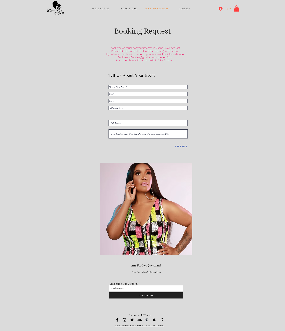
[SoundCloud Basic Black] (139, 320)
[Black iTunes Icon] (162, 320)
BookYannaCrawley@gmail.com (136, 57)
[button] (236, 8)
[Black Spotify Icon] (147, 320)
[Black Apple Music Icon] (154, 320)
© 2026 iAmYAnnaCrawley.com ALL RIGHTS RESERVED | (139, 325)
